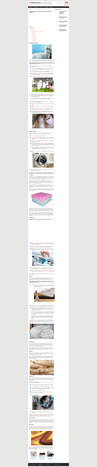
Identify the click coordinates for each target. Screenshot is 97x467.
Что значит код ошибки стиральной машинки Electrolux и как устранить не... (42, 458)
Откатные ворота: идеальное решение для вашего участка (63, 21)
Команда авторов (40, 464)
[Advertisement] (42, 21)
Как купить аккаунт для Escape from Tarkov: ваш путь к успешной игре (63, 17)
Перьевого (34, 38)
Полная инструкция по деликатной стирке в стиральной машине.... (33, 458)
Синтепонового (35, 39)
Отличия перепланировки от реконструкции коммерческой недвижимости (63, 12)
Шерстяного (34, 40)
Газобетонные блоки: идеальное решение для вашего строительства (62, 30)
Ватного (34, 34)
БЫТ (33, 9)
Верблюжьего (34, 35)
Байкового (34, 32)
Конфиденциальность (48, 464)
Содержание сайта (56, 464)
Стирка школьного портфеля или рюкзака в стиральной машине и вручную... (50, 458)
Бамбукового (34, 33)
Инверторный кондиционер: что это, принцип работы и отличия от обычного (63, 26)
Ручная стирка (32, 29)
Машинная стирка (33, 28)
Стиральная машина (39, 9)
